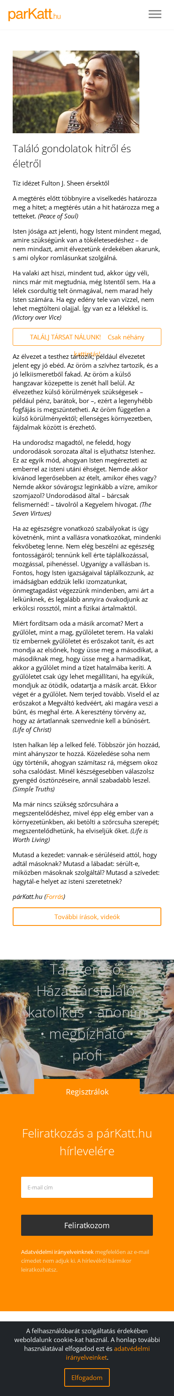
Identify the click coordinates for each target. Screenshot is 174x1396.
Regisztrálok (87, 1092)
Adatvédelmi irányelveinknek (57, 1252)
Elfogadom (87, 1377)
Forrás (54, 896)
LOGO (37, 14)
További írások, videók (87, 916)
